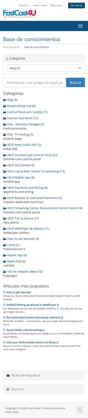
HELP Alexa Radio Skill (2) (23, 145)
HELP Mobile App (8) (20, 177)
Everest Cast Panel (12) (22, 118)
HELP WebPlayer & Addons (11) (27, 228)
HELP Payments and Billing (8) (27, 188)
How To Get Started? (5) (22, 239)
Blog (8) (11, 100)
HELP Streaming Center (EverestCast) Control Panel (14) (44, 208)
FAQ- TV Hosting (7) (19, 134)
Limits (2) (12, 245)
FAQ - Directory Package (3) (25, 124)
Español (23, 5)
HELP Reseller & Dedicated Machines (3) (34, 198)
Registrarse (56, 5)
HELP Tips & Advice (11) (22, 218)
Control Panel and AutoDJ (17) (26, 112)
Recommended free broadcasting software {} (34, 317)
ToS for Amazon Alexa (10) (24, 271)
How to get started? (18, 292)
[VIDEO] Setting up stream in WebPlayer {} (32, 305)
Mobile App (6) (16, 255)
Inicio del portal (11, 46)
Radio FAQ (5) (15, 261)
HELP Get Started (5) (20, 165)
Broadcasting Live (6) (20, 106)
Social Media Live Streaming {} (25, 330)
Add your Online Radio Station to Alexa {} (32, 342)
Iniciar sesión (40, 5)
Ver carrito (76, 5)
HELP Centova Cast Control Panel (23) (32, 155)
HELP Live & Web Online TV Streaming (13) (35, 171)
